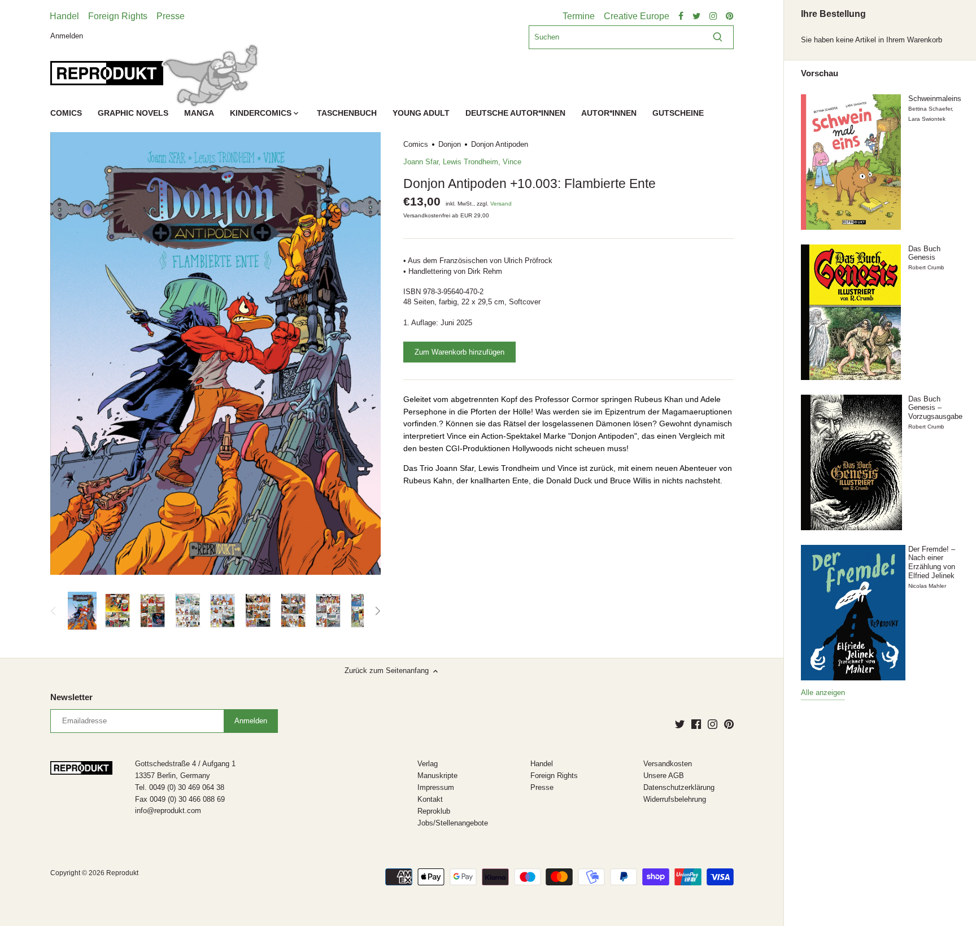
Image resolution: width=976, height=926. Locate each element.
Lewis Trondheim (470, 162)
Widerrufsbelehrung (674, 799)
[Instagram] (712, 724)
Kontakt (430, 799)
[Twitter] (680, 724)
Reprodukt (122, 872)
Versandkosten (667, 763)
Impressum (435, 787)
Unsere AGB (663, 775)
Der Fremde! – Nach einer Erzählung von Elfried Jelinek (931, 562)
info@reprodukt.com (168, 810)
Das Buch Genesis (924, 253)
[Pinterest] (729, 724)
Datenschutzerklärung (678, 787)
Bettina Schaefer (930, 109)
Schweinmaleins (934, 98)
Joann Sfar (420, 162)
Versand (501, 203)
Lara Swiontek (926, 119)
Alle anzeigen (823, 692)
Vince (512, 162)
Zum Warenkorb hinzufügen (459, 352)
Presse (170, 16)
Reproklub (433, 811)
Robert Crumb (926, 267)
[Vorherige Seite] (53, 611)
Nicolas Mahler (927, 586)
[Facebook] (696, 724)
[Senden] (717, 37)
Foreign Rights (117, 16)
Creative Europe (636, 16)
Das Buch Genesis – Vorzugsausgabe (935, 408)
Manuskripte (437, 775)
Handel (64, 16)
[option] (82, 611)
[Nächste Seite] (377, 611)
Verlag (427, 763)
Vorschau (819, 73)
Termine (579, 16)
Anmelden (66, 35)
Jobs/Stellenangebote (452, 823)
